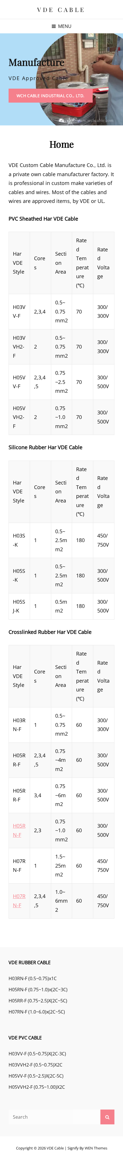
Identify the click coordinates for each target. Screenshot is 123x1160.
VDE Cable (61, 9)
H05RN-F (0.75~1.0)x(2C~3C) (38, 989)
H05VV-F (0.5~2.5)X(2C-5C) (36, 1076)
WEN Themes (96, 1148)
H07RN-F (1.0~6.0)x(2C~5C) (37, 1012)
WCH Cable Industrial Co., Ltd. (55, 98)
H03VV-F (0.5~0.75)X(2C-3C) (37, 1054)
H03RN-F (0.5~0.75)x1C (33, 978)
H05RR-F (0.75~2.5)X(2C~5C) (38, 1001)
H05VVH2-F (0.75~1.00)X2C (37, 1087)
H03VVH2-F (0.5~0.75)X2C (35, 1065)
